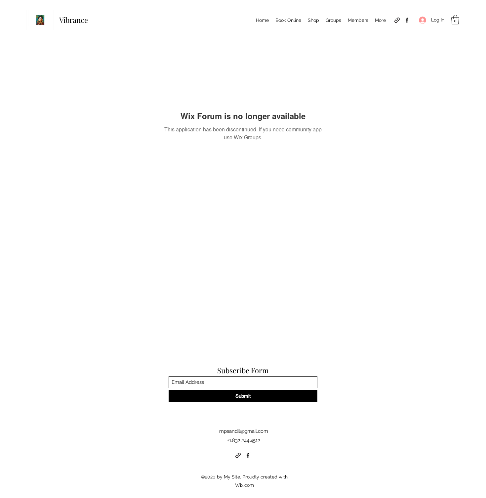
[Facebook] (407, 20)
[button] (455, 19)
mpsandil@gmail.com (243, 431)
